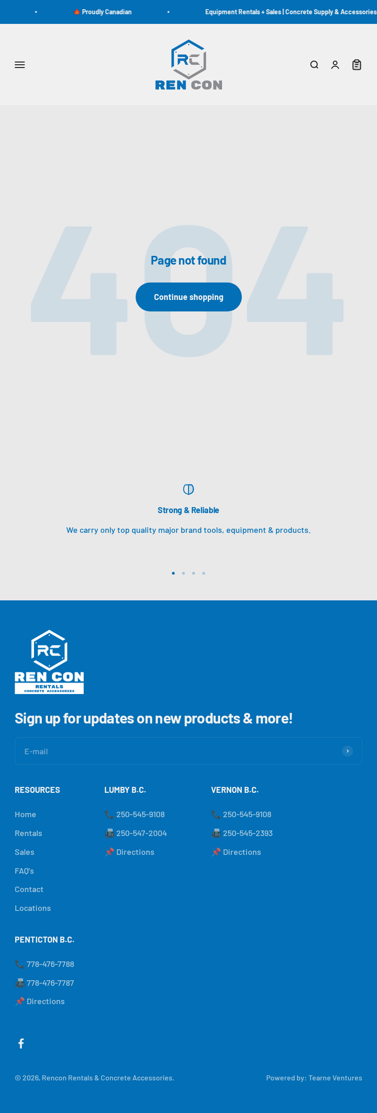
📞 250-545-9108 (134, 814)
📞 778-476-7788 (44, 964)
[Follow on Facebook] (21, 1043)
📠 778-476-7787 (44, 982)
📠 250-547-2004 (135, 833)
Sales (24, 852)
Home (25, 814)
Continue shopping (188, 297)
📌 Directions (129, 852)
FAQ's (24, 870)
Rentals (28, 833)
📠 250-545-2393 (242, 833)
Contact (29, 889)
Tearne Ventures (335, 1077)
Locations (33, 908)
